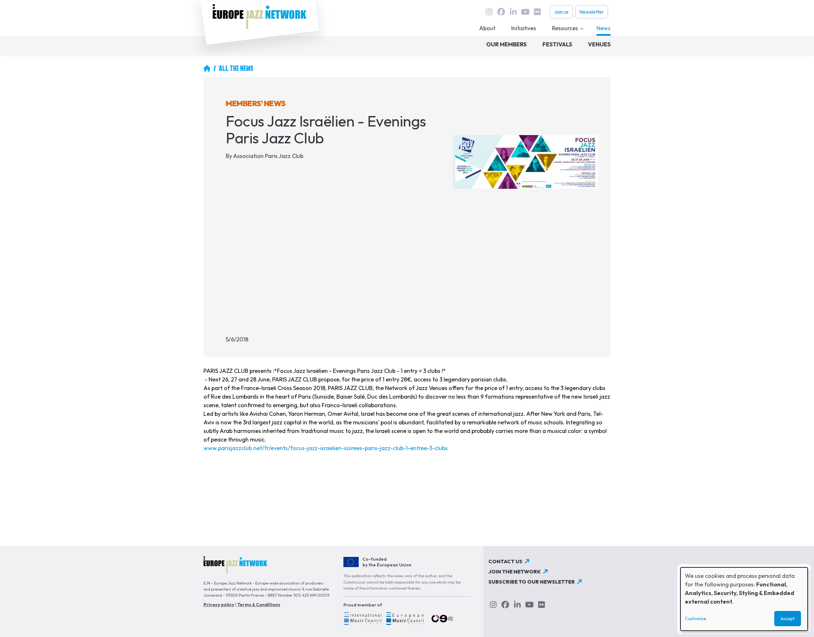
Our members (506, 44)
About (487, 28)
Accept (788, 618)
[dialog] (744, 599)
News (603, 28)
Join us (561, 12)
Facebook (501, 12)
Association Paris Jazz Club (268, 156)
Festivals (557, 44)
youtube (525, 12)
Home (207, 68)
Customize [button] (695, 618)
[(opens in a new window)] (362, 619)
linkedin (513, 12)
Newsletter (591, 12)
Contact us (505, 561)
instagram (489, 12)
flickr (537, 12)
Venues (599, 44)
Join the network (514, 571)
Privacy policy (219, 604)
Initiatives (523, 28)
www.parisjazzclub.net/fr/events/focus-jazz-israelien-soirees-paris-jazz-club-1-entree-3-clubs (326, 448)
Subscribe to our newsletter (531, 582)
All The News (236, 68)
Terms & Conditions (258, 604)
